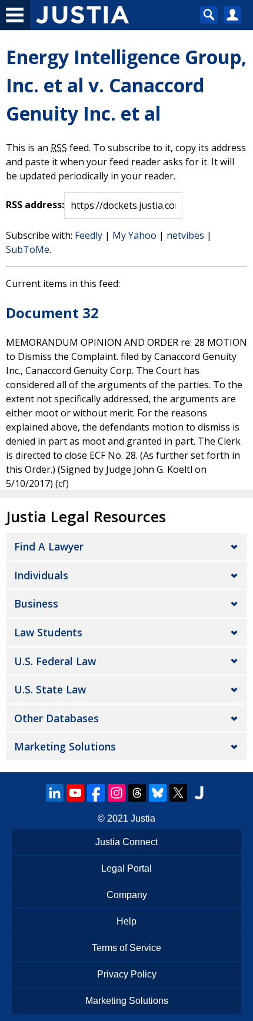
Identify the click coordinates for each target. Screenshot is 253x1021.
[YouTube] (75, 793)
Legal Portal (126, 868)
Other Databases (56, 718)
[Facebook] (96, 793)
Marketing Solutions (65, 746)
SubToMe (27, 249)
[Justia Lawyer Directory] (199, 793)
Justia (143, 818)
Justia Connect (126, 842)
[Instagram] (116, 793)
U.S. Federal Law (55, 661)
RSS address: (35, 204)
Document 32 (52, 312)
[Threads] (137, 793)
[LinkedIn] (55, 793)
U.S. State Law (50, 689)
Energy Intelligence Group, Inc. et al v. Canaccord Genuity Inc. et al (126, 85)
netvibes (185, 235)
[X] (178, 793)
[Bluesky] (158, 793)
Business (36, 603)
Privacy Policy (127, 974)
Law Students (48, 632)
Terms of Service (126, 948)
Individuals (41, 575)
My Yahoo (134, 235)
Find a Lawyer (49, 546)
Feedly (88, 235)
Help (126, 921)
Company (126, 895)
